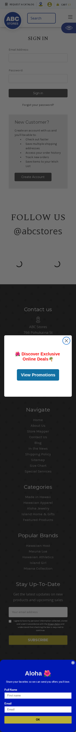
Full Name (10, 689)
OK (38, 719)
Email (8, 703)
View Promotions (38, 375)
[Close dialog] (66, 340)
